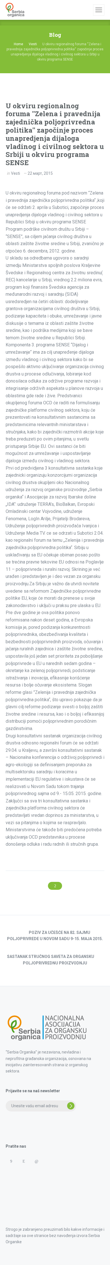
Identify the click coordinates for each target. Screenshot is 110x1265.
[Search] (88, 10)
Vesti (15, 173)
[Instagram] (23, 1161)
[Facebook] (11, 1161)
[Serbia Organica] (15, 10)
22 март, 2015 (40, 173)
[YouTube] (61, 1161)
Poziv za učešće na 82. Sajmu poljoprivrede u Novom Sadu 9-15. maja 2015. (55, 935)
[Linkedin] (36, 1161)
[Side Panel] (98, 10)
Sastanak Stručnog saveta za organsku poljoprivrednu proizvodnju (50, 959)
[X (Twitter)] (49, 1161)
